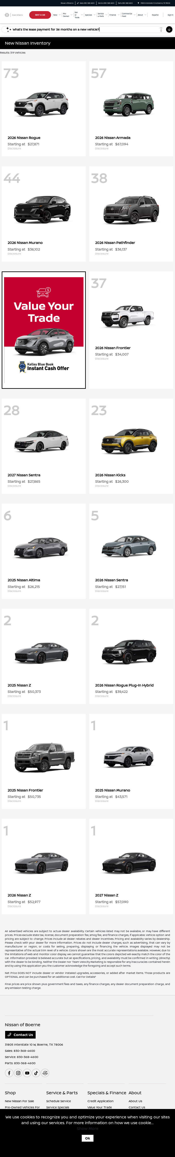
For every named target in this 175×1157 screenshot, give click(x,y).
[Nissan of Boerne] (16, 14)
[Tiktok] (36, 1073)
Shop (10, 1093)
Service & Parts (62, 1093)
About (135, 1093)
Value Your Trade (100, 1107)
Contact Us (23, 1034)
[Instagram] (18, 1073)
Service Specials (57, 1107)
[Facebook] (9, 1073)
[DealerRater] (45, 1073)
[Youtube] (27, 1073)
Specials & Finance (107, 1093)
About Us (135, 1101)
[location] (138, 3)
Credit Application (101, 1101)
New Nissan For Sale (19, 1101)
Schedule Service (58, 1101)
